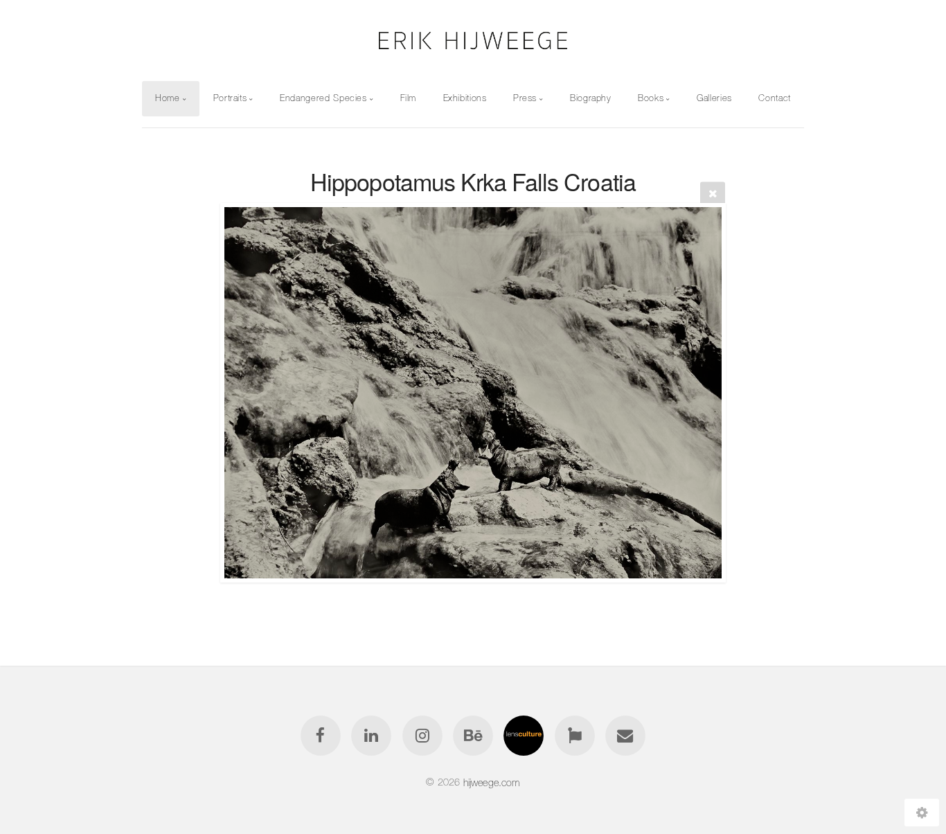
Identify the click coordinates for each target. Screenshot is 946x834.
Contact (774, 98)
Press (525, 98)
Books (650, 98)
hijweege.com (491, 782)
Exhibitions (465, 98)
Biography (591, 98)
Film (408, 98)
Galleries (714, 98)
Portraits (230, 98)
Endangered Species (323, 98)
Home (167, 98)
